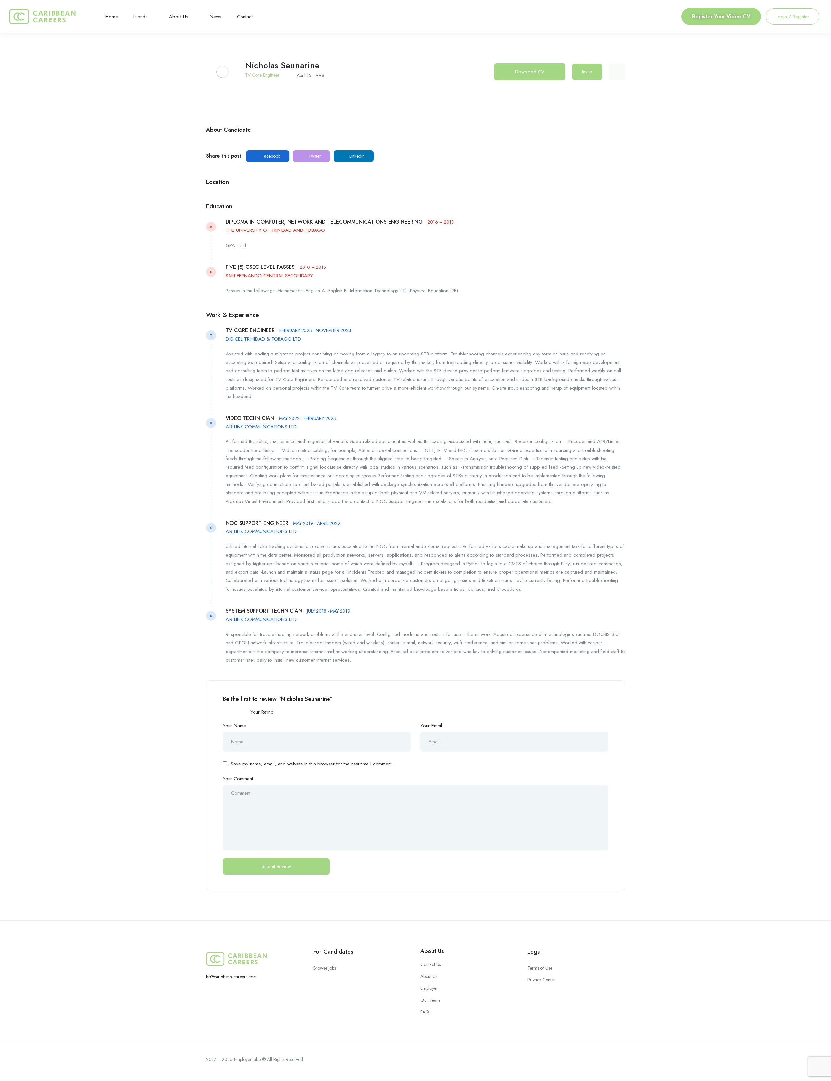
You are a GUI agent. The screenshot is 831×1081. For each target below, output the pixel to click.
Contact (245, 16)
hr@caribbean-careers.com (231, 977)
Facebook (270, 156)
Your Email (431, 725)
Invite (587, 71)
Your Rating (262, 711)
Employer (429, 988)
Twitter (314, 156)
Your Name (234, 725)
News (215, 16)
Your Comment (238, 778)
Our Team (430, 1000)
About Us (179, 16)
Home (111, 16)
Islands (141, 16)
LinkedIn (356, 156)
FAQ (424, 1012)
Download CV (529, 71)
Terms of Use (539, 968)
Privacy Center (541, 979)
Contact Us (430, 964)
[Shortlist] (617, 72)
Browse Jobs (324, 968)
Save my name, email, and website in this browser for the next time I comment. (312, 763)
